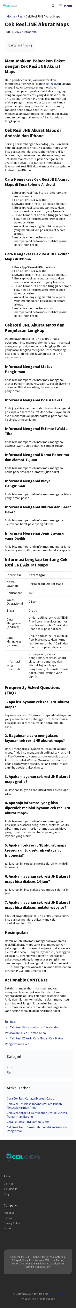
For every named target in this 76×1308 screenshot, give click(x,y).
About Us (9, 1212)
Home (11, 16)
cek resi (51, 84)
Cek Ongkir (10, 1189)
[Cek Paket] (10, 6)
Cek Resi (9, 1183)
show (27, 45)
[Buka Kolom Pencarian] (53, 6)
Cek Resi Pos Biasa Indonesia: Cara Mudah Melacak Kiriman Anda (34, 1105)
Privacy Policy (12, 1223)
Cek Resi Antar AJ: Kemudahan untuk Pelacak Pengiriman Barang (37, 1114)
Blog (6, 1194)
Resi (20, 16)
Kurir (10, 1067)
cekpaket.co (56, 1293)
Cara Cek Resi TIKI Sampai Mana (28, 1122)
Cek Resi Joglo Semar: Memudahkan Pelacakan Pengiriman (38, 1129)
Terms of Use (47, 1298)
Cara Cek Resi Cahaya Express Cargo (30, 1098)
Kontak (8, 1218)
